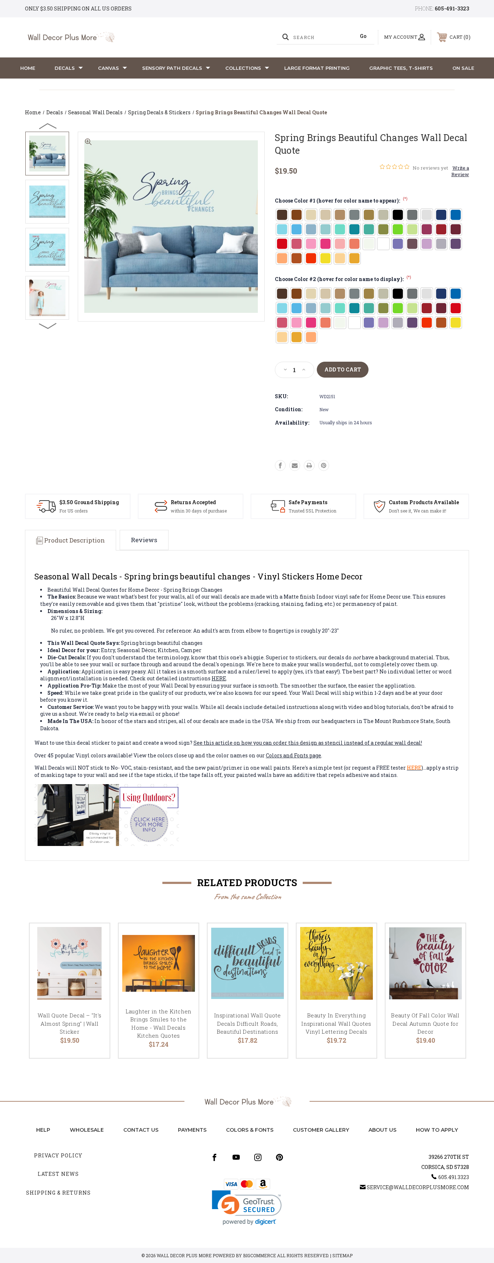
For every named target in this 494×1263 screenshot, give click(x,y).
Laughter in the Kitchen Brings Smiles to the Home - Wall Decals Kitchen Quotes (158, 1023)
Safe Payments (308, 502)
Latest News (58, 1173)
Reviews (144, 540)
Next (48, 325)
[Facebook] (280, 465)
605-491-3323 (452, 8)
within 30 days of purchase (199, 511)
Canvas (108, 68)
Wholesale (87, 1130)
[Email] (294, 465)
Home (27, 68)
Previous (48, 125)
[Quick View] (95, 938)
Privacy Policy (58, 1155)
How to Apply (437, 1130)
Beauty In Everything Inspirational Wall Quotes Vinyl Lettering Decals (336, 1023)
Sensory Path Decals (172, 68)
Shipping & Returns (58, 1192)
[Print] (309, 465)
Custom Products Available (424, 502)
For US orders (73, 511)
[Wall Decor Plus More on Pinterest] (279, 1157)
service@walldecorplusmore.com (418, 1187)
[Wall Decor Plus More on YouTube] (236, 1157)
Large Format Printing (317, 68)
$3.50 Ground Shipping (89, 502)
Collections (243, 68)
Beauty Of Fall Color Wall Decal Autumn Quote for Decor (425, 1023)
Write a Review (460, 171)
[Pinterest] (323, 465)
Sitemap (342, 1255)
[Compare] (95, 975)
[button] (246, 1208)
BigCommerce (259, 1255)
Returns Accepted (193, 502)
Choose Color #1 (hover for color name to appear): (341, 200)
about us (382, 1130)
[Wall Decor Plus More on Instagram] (257, 1157)
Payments (192, 1130)
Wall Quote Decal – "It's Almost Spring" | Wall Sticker (69, 1023)
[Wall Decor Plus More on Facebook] (214, 1157)
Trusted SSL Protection (312, 511)
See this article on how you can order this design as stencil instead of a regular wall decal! (307, 742)
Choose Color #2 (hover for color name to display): (343, 279)
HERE (219, 678)
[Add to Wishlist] (95, 956)
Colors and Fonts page (293, 755)
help (43, 1130)
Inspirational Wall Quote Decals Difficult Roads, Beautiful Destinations (247, 1023)
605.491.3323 (453, 1177)
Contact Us (140, 1130)
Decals (65, 68)
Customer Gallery (321, 1130)
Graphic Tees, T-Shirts (401, 68)
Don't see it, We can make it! (417, 511)
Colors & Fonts (249, 1130)
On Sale (463, 68)
